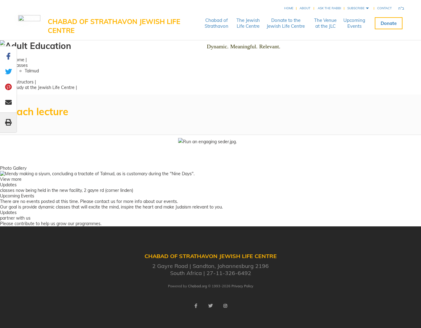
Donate (389, 23)
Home (288, 8)
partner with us (15, 218)
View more (11, 179)
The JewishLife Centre (248, 23)
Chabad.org (197, 286)
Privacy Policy (242, 286)
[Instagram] (225, 306)
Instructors (23, 82)
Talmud (32, 71)
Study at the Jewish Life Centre (43, 87)
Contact (384, 8)
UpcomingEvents (354, 23)
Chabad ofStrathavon (216, 23)
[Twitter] (210, 306)
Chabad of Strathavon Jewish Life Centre (114, 26)
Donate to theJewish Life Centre (286, 23)
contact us (105, 201)
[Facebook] (196, 306)
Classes (20, 65)
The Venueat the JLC (325, 23)
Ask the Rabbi (329, 8)
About (305, 8)
